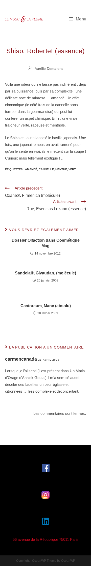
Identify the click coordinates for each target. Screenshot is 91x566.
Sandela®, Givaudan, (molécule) (45, 273)
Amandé (31, 169)
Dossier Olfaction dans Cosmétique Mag (46, 243)
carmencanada (21, 359)
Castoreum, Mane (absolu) (45, 306)
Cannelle (46, 169)
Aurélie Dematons (49, 69)
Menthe (61, 169)
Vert (72, 169)
